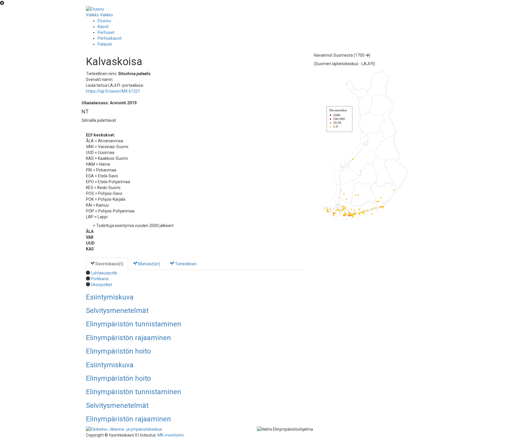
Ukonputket (101, 284)
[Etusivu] (95, 8)
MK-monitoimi (171, 435)
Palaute (105, 44)
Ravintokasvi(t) (109, 264)
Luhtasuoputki (104, 273)
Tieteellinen (185, 264)
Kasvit (103, 26)
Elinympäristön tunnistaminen (133, 324)
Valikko (92, 15)
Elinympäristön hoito (118, 351)
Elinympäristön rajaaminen (128, 338)
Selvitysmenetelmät (117, 311)
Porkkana (99, 278)
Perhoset (106, 32)
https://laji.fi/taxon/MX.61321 (113, 91)
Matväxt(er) (148, 264)
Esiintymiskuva (110, 297)
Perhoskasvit (110, 38)
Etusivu (104, 20)
